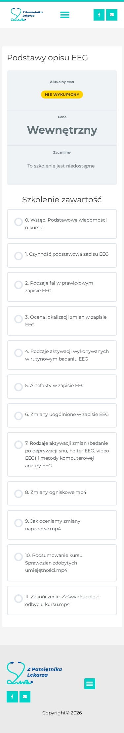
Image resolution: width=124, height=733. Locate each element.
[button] (64, 15)
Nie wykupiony (62, 94)
